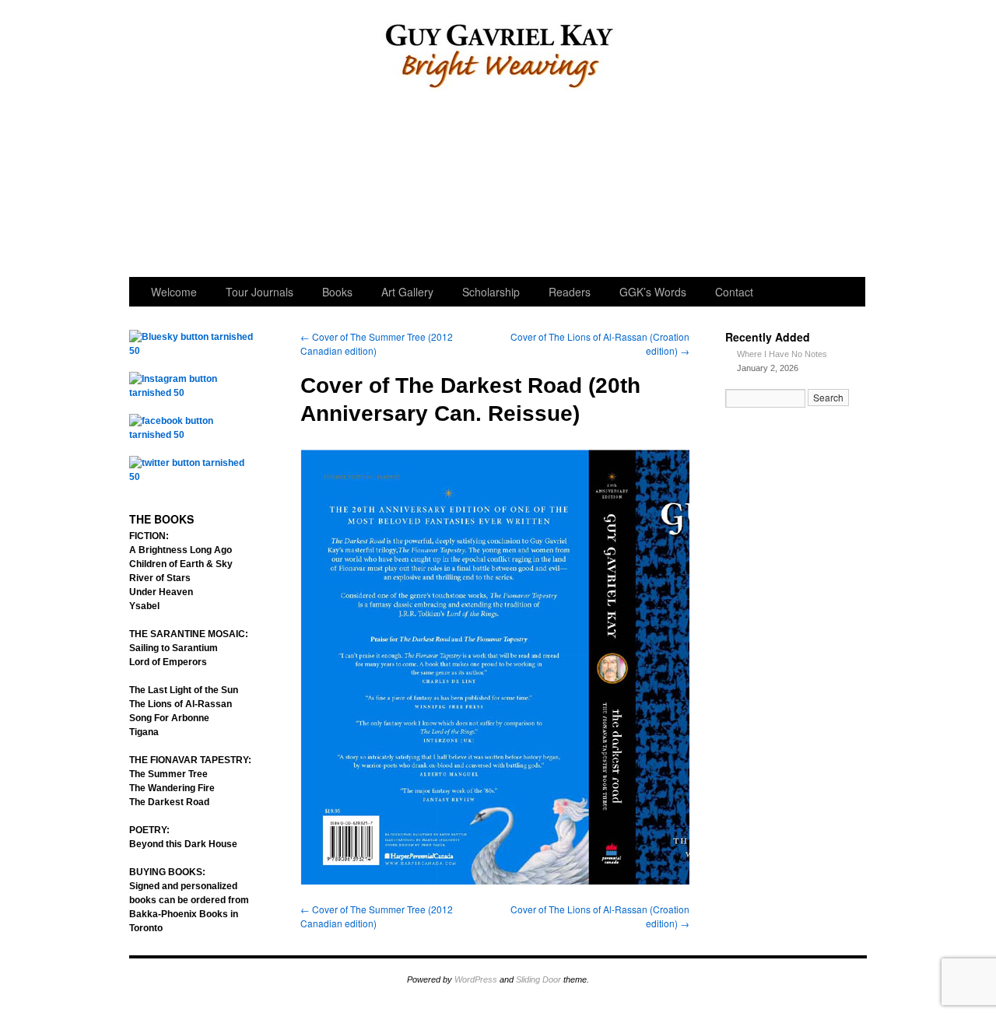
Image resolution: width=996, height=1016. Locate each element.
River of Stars (160, 578)
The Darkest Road (169, 802)
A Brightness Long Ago (180, 550)
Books (337, 292)
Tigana (144, 732)
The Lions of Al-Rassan (180, 704)
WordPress (475, 979)
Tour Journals (286, 187)
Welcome (181, 187)
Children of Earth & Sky (181, 564)
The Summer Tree (168, 774)
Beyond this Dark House (183, 844)
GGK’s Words (811, 187)
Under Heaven (161, 592)
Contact (734, 292)
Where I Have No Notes (782, 354)
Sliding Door (538, 979)
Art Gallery (391, 187)
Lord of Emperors (168, 662)
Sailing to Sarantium (173, 648)
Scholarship (496, 187)
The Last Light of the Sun (183, 690)
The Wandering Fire (172, 788)
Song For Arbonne (169, 718)
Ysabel (144, 606)
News (706, 187)
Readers (601, 187)
